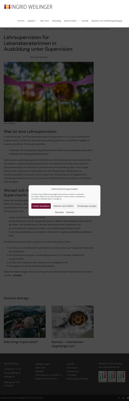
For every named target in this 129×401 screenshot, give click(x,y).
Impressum (70, 212)
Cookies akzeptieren (41, 206)
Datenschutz (59, 212)
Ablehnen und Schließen (63, 206)
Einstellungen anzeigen (86, 206)
